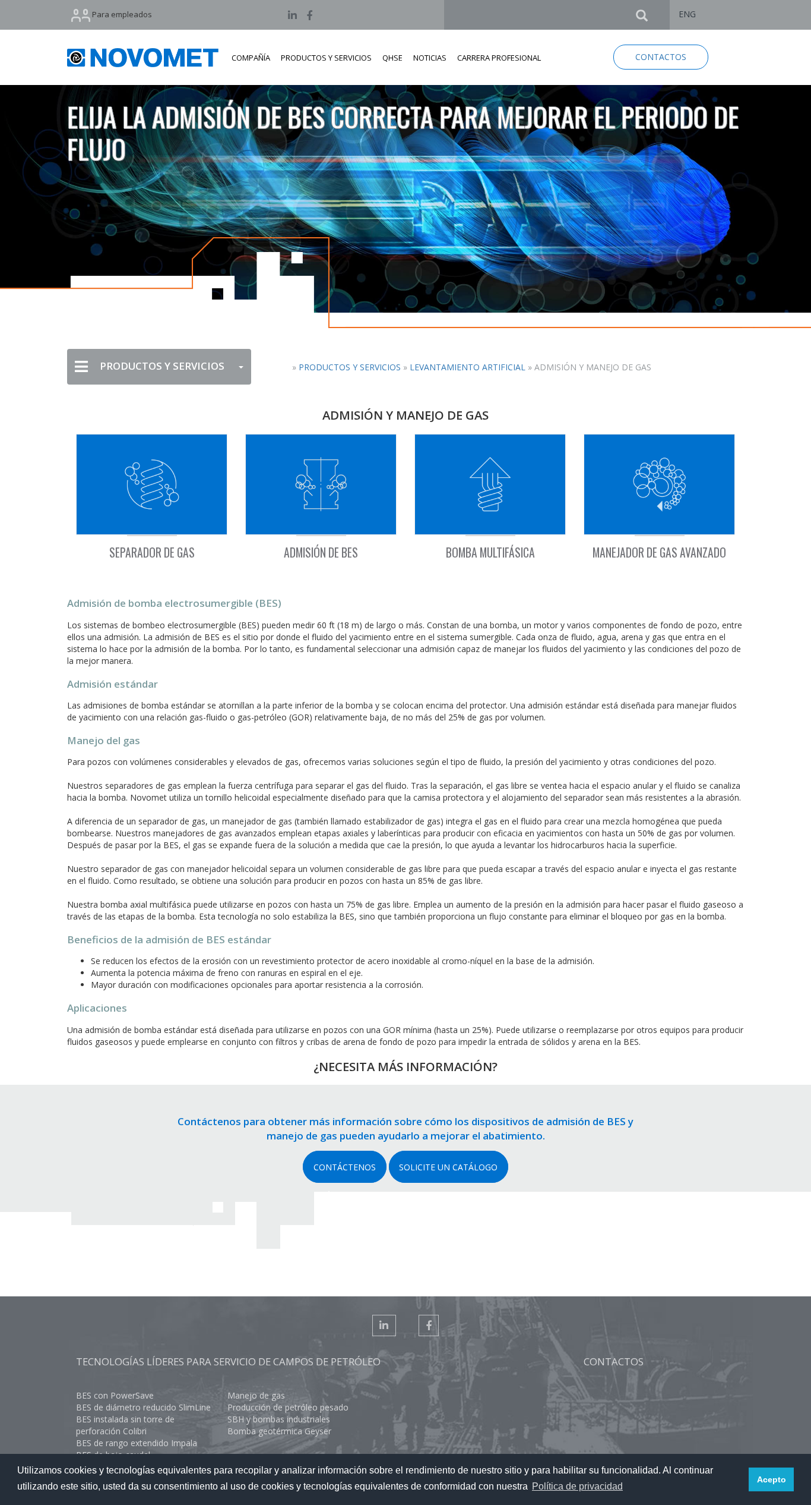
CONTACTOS (660, 56)
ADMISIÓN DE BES (321, 552)
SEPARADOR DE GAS (152, 552)
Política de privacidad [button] (577, 1486)
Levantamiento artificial (467, 367)
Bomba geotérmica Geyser (279, 1431)
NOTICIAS (429, 57)
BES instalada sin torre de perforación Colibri (125, 1425)
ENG (687, 14)
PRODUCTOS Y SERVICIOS (326, 57)
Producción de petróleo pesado (288, 1407)
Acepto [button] (771, 1479)
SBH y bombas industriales (278, 1419)
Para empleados (121, 14)
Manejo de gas (256, 1395)
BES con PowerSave (115, 1395)
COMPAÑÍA (251, 57)
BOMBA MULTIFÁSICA (490, 552)
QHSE (392, 57)
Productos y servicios (350, 367)
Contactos (614, 1361)
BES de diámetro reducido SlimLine (143, 1407)
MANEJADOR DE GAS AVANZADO (659, 552)
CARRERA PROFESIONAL (499, 57)
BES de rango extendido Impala (136, 1443)
